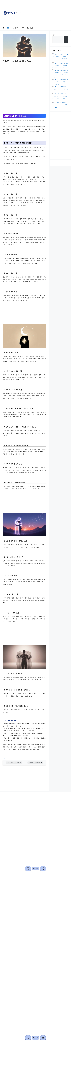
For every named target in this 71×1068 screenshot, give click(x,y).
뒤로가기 (28, 868)
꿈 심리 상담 (30, 28)
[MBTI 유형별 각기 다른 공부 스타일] (55, 82)
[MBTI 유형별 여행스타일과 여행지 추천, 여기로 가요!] (55, 72)
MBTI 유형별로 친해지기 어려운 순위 (64, 89)
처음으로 (35, 868)
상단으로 (43, 868)
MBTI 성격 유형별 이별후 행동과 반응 (64, 65)
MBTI (22, 28)
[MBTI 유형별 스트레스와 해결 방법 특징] (55, 97)
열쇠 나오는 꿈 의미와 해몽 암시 (35, 762)
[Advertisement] (46, 12)
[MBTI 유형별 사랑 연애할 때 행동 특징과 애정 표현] (55, 56)
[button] (68, 28)
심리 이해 (15, 28)
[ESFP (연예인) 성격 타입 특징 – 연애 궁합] (55, 104)
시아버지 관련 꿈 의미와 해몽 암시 (14, 762)
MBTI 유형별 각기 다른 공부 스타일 (64, 82)
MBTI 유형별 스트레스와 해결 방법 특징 (64, 96)
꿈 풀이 (9, 28)
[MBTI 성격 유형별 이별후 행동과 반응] (55, 65)
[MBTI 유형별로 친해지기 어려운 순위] (55, 89)
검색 (53, 35)
